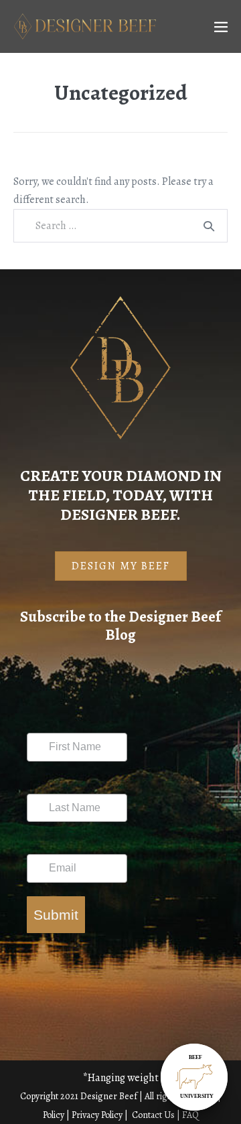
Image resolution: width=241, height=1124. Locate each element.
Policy (53, 1115)
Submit (55, 914)
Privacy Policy (97, 1115)
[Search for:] (120, 225)
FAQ (190, 1115)
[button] (121, 566)
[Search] (209, 226)
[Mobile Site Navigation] (221, 26)
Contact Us (154, 1115)
